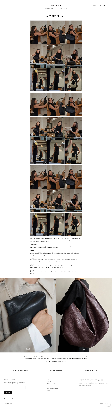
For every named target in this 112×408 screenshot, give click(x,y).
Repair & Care (50, 386)
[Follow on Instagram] (8, 398)
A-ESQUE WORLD (63, 9)
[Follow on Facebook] (4, 398)
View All (28, 348)
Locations (49, 381)
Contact (48, 379)
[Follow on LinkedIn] (12, 398)
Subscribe (8, 392)
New (84, 348)
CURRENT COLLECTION (50, 9)
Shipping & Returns (51, 383)
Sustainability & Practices (52, 388)
